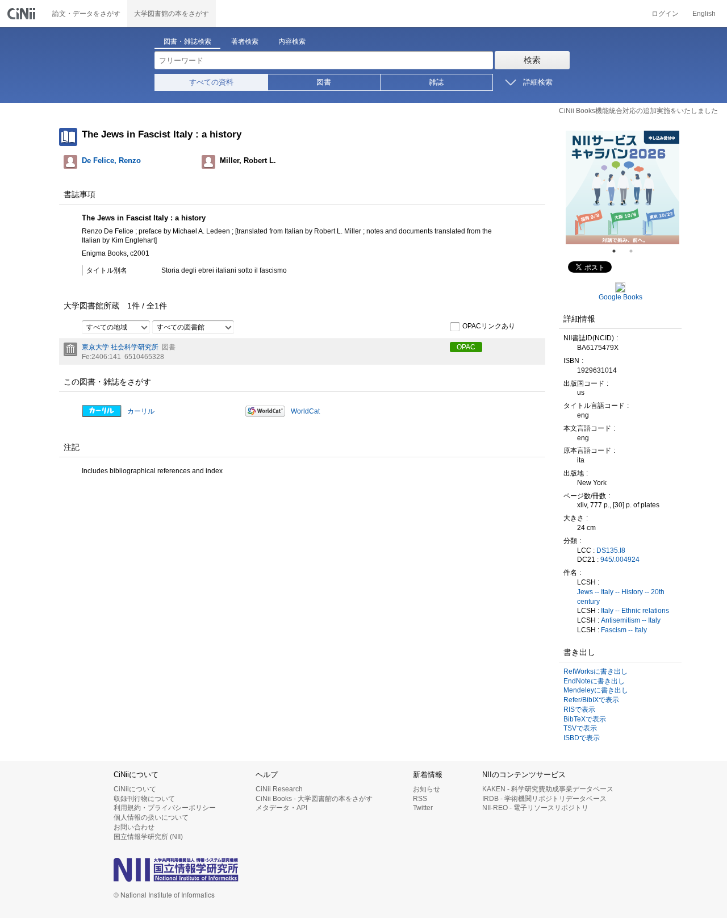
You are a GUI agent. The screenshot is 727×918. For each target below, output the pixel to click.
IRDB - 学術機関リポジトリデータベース (544, 799)
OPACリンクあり (488, 326)
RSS (420, 799)
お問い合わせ (134, 827)
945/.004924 (620, 560)
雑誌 (436, 82)
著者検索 (244, 41)
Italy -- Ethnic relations (635, 611)
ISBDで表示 (581, 738)
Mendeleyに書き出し (595, 690)
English (704, 14)
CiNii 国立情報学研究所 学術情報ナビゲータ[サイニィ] (22, 13)
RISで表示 (579, 709)
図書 (323, 82)
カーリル (140, 411)
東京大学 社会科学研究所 (120, 347)
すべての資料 (211, 82)
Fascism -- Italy (624, 630)
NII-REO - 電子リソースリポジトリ (535, 808)
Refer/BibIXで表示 (591, 700)
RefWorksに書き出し (595, 671)
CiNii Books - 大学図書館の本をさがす (314, 799)
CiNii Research (279, 789)
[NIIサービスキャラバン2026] (622, 187)
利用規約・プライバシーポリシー (165, 808)
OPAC (466, 347)
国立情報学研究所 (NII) (148, 837)
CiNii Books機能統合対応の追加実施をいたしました (638, 111)
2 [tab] (635, 251)
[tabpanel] (622, 187)
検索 (532, 60)
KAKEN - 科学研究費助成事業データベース (547, 789)
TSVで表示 (580, 728)
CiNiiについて (135, 789)
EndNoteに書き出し (594, 681)
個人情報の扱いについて (151, 817)
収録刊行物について (144, 799)
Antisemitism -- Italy (631, 620)
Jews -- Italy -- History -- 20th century (621, 597)
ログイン (665, 14)
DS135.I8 (610, 550)
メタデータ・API (281, 808)
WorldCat (305, 411)
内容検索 (292, 41)
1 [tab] (618, 251)
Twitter (423, 808)
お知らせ (426, 789)
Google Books (620, 297)
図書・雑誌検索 (187, 41)
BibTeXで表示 (584, 719)
